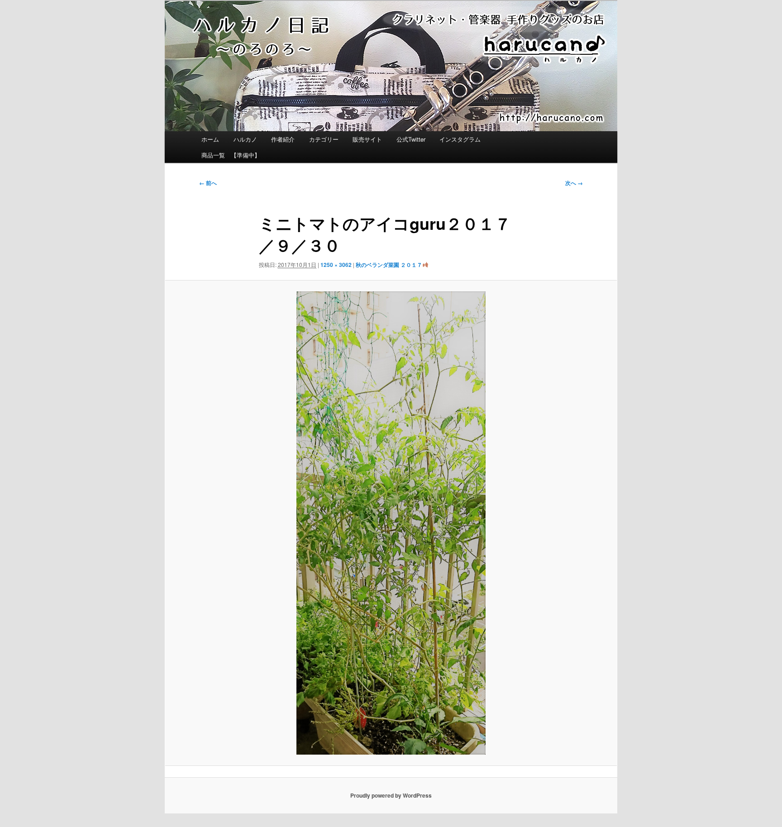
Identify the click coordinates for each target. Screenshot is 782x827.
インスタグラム (460, 139)
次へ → (574, 183)
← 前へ (208, 183)
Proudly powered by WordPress (391, 795)
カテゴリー (324, 139)
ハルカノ (245, 139)
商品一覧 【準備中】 (230, 155)
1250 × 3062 (336, 265)
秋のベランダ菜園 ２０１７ (389, 265)
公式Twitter (410, 139)
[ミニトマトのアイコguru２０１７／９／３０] (391, 523)
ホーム (210, 139)
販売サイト (367, 139)
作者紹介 (283, 139)
